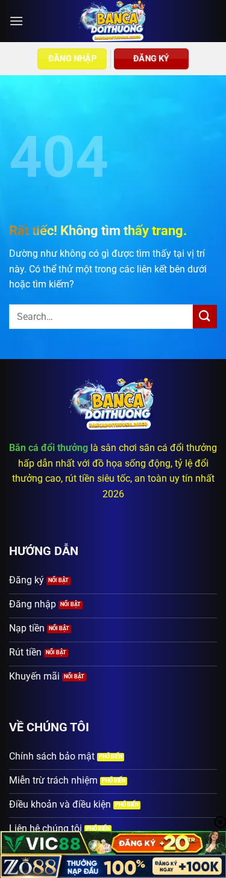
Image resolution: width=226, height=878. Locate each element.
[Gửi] (205, 316)
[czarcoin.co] (113, 21)
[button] (16, 20)
